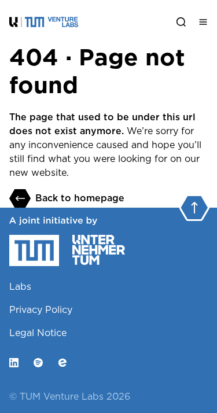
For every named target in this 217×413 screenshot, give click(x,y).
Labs (20, 286)
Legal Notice (38, 332)
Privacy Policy (40, 309)
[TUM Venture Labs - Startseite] (88, 21)
